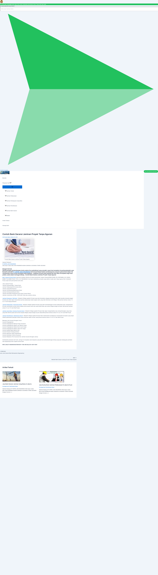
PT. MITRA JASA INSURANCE (21, 272)
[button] (10, 182)
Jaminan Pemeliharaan (12, 205)
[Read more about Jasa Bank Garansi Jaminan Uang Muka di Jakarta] (11, 381)
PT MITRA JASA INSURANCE (9, 264)
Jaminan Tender (10, 191)
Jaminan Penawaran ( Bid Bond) (9, 298)
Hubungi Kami (5, 225)
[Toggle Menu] (12, 186)
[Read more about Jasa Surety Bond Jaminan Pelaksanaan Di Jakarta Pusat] (51, 382)
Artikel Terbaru (5, 220)
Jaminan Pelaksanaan (12, 195)
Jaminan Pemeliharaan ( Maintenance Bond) (12, 315)
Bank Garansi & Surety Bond (9, 277)
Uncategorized (5, 386)
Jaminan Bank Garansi (12, 210)
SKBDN (8, 215)
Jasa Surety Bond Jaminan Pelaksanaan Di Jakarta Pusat (55, 385)
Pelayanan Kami (6, 183)
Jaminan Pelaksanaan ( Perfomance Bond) (12, 304)
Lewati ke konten (4, 170)
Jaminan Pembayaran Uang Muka (14, 200)
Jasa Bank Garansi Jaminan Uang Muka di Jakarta (16, 384)
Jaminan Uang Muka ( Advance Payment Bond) (13, 311)
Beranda (4, 178)
